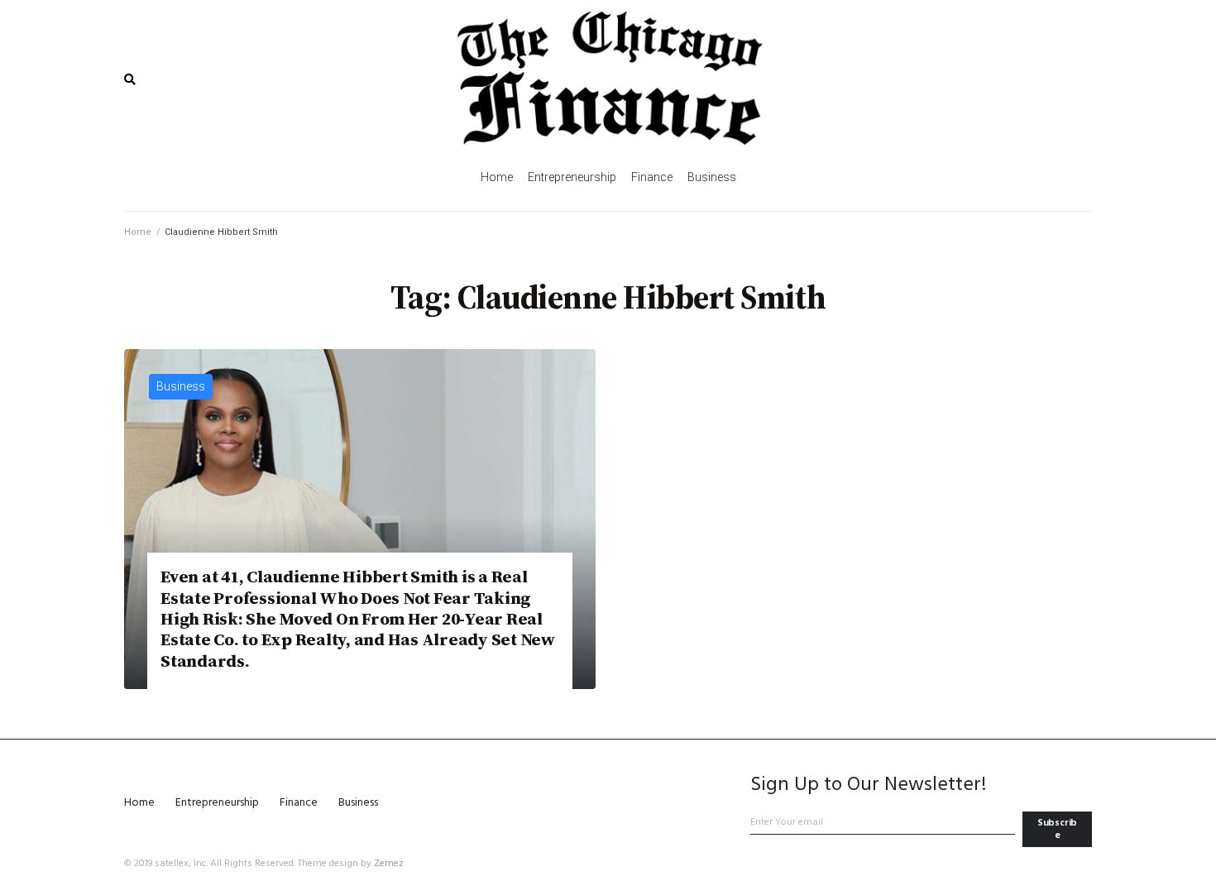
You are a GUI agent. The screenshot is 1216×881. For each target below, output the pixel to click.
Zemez (389, 863)
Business (180, 386)
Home (137, 232)
